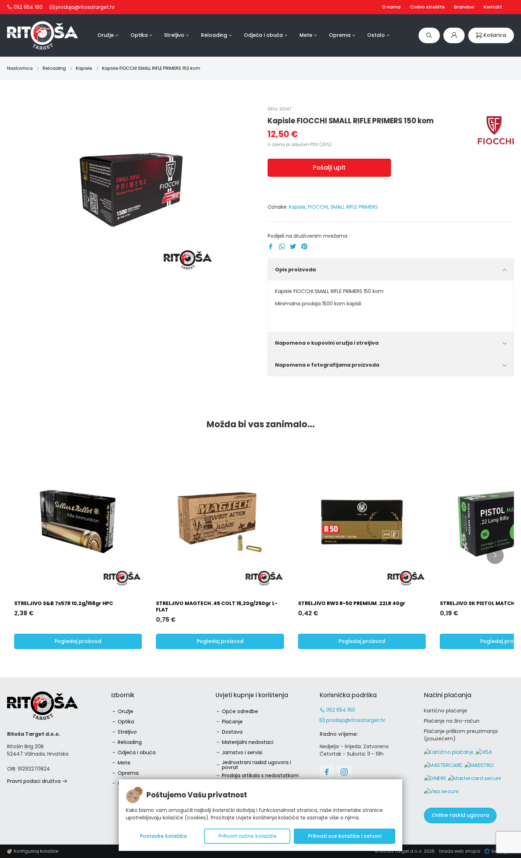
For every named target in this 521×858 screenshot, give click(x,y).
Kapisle (84, 68)
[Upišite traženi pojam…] (429, 35)
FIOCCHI (318, 206)
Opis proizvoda (295, 269)
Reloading (54, 68)
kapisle (297, 206)
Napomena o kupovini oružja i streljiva (327, 342)
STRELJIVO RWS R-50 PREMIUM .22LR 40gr (351, 603)
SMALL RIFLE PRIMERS (354, 206)
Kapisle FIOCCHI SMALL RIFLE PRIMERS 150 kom (151, 68)
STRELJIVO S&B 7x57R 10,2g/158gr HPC (63, 603)
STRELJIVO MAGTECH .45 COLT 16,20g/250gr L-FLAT (217, 606)
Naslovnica (20, 68)
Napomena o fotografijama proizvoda (327, 364)
